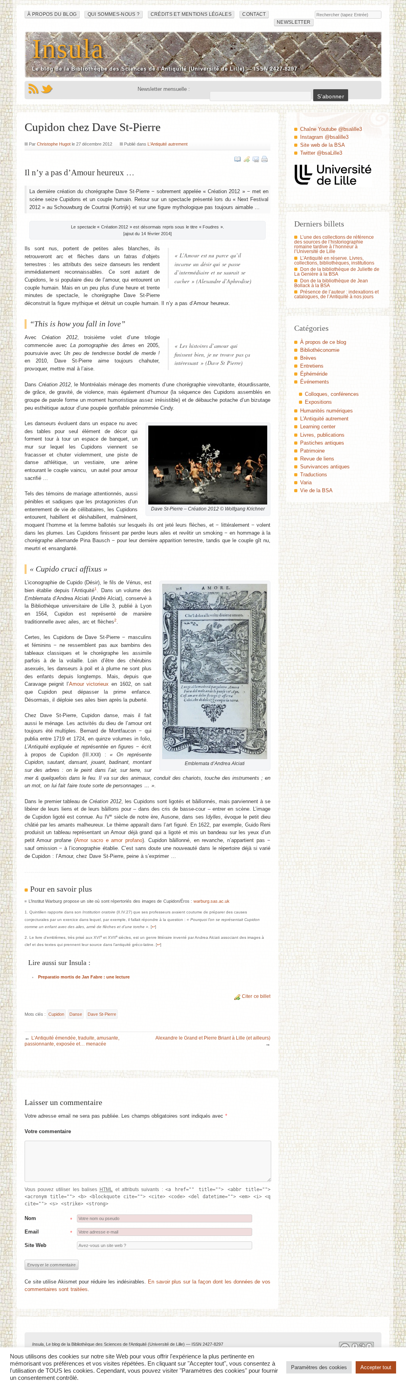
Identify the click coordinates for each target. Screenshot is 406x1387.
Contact (254, 14)
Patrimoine (312, 451)
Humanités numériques (326, 411)
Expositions (318, 402)
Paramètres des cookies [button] (319, 1367)
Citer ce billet (256, 996)
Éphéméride (313, 374)
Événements (314, 382)
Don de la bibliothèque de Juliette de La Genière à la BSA (336, 271)
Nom (30, 1218)
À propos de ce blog (323, 342)
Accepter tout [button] (375, 1367)
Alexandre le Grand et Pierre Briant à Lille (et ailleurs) (212, 1038)
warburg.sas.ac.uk (211, 901)
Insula (68, 48)
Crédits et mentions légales (191, 14)
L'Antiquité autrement (167, 144)
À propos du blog (52, 14)
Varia (306, 482)
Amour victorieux (89, 684)
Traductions (313, 475)
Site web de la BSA (322, 145)
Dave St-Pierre (102, 1014)
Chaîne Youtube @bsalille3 (331, 129)
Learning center (317, 427)
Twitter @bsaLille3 (321, 153)
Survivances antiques (325, 467)
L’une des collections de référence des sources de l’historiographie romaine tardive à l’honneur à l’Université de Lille (334, 244)
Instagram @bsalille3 (324, 137)
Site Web (35, 1245)
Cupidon (56, 1014)
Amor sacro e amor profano (109, 840)
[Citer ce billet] (246, 159)
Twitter (47, 89)
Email (32, 1232)
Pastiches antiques (322, 443)
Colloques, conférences (332, 394)
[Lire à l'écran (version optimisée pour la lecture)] (237, 159)
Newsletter (293, 22)
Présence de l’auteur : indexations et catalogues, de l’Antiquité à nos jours (336, 294)
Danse (75, 1014)
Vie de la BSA (316, 490)
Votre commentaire (48, 1131)
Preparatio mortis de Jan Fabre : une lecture (84, 977)
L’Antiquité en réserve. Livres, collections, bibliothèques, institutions (334, 260)
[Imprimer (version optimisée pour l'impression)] (264, 159)
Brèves (308, 358)
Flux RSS (33, 89)
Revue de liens (317, 459)
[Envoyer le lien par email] (256, 159)
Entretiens (312, 366)
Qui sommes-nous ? (114, 14)
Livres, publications (322, 435)
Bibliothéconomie (319, 350)
